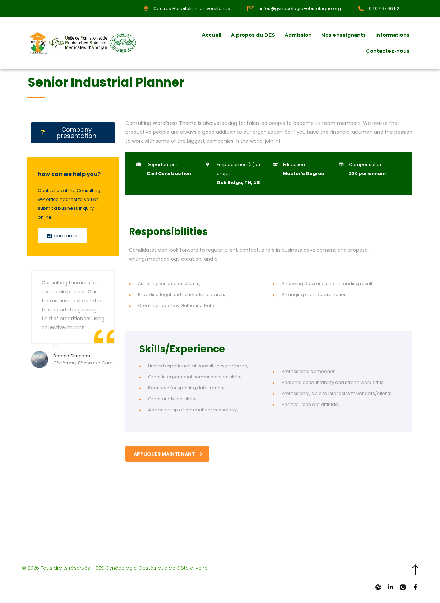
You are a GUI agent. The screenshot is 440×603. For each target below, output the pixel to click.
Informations (392, 35)
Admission (298, 35)
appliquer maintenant (164, 454)
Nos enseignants (343, 35)
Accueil (211, 35)
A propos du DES (253, 35)
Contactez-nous (387, 51)
